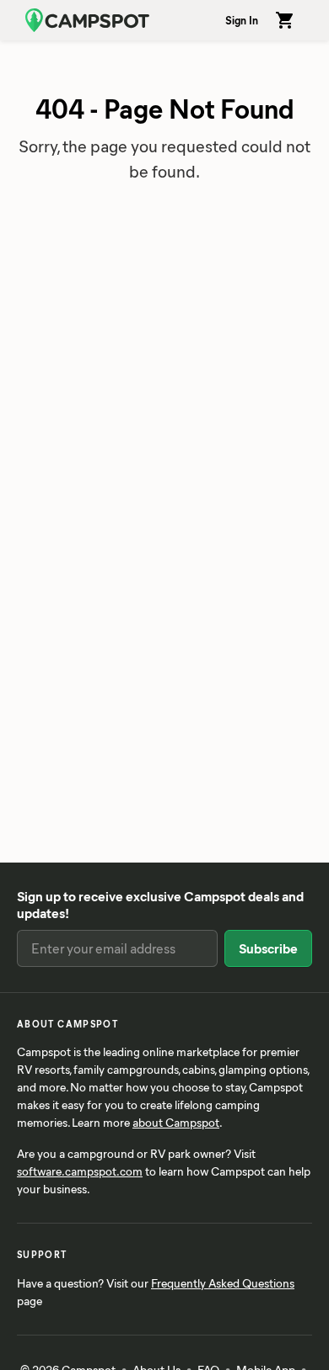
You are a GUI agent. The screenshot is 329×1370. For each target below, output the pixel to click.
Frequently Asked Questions (222, 1283)
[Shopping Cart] (285, 20)
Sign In (241, 20)
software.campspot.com (80, 1171)
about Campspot (175, 1122)
